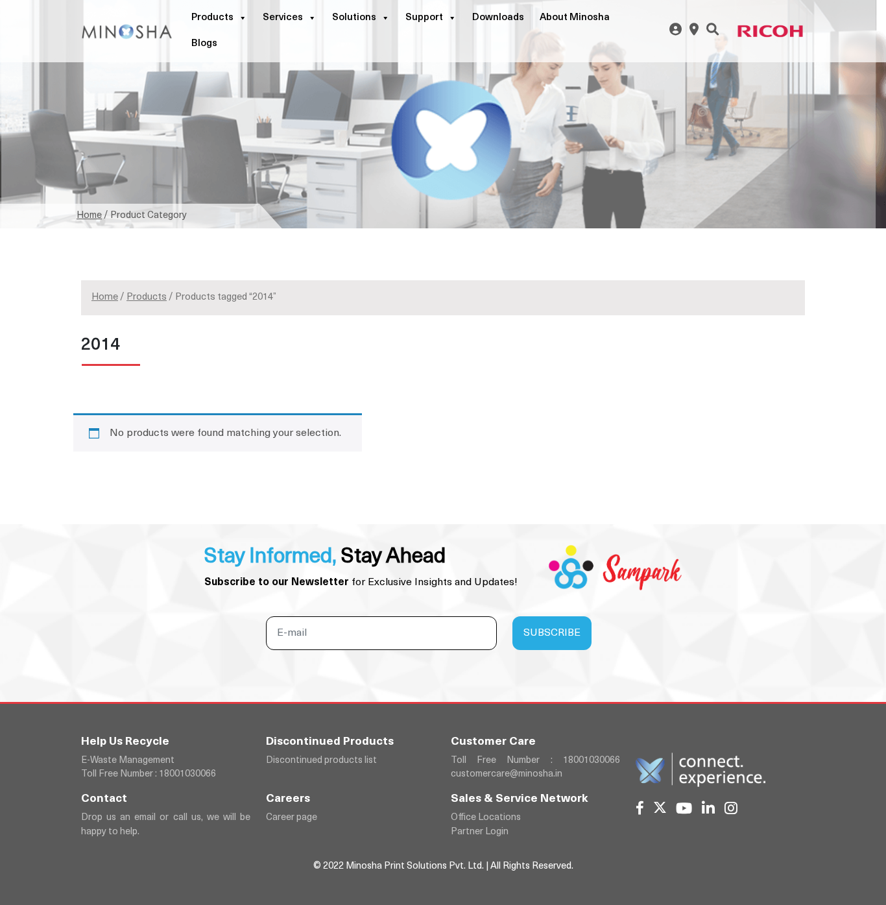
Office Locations (486, 818)
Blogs (204, 44)
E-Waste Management (127, 761)
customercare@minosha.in (506, 774)
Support (424, 18)
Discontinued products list (321, 761)
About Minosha (575, 18)
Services (283, 18)
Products (212, 18)
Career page (291, 818)
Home (89, 216)
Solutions (354, 18)
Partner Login (480, 832)
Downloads (498, 18)
